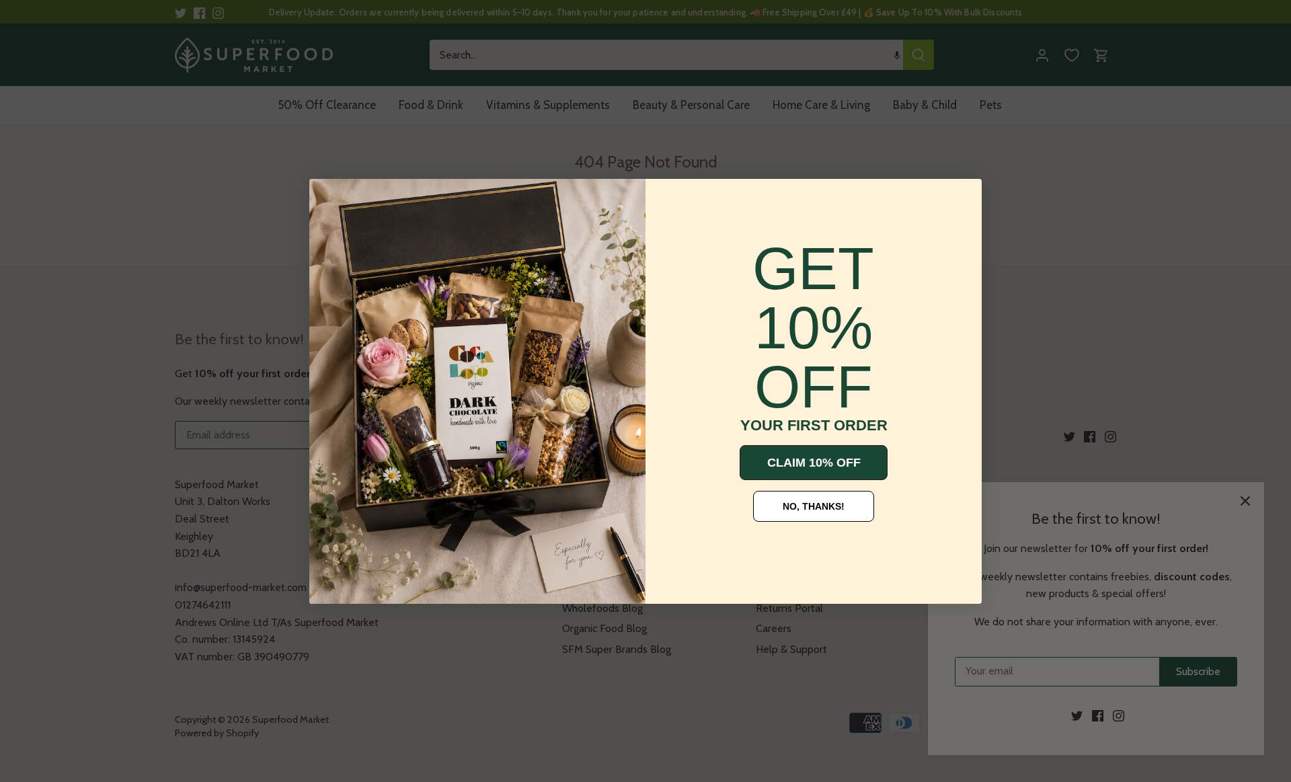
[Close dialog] (329, 199)
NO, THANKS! (814, 506)
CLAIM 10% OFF (814, 462)
